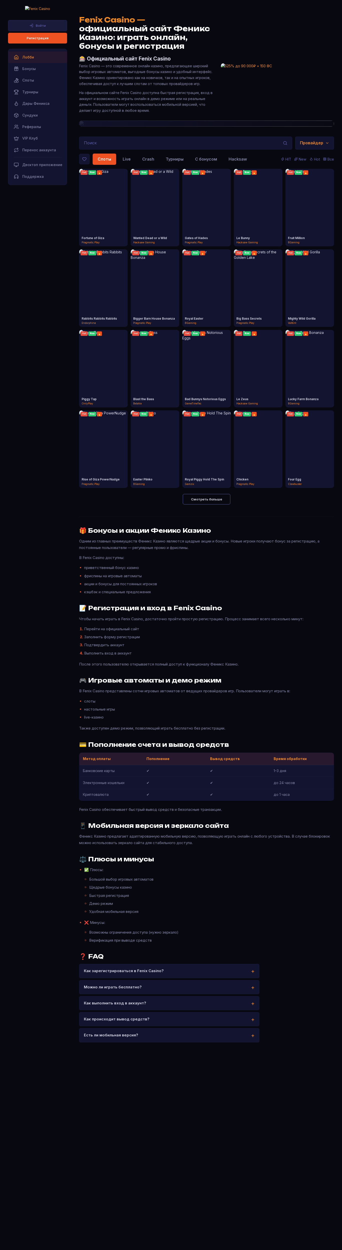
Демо (103, 212)
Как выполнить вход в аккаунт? (115, 1003)
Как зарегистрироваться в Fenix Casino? (124, 970)
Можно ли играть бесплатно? (113, 987)
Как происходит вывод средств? (116, 1019)
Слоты (104, 159)
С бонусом (206, 159)
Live (127, 159)
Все (330, 159)
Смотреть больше (206, 499)
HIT (288, 159)
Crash (148, 159)
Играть (103, 203)
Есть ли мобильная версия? (111, 1035)
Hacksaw (238, 159)
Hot (317, 159)
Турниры (175, 159)
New (302, 159)
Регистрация (38, 38)
